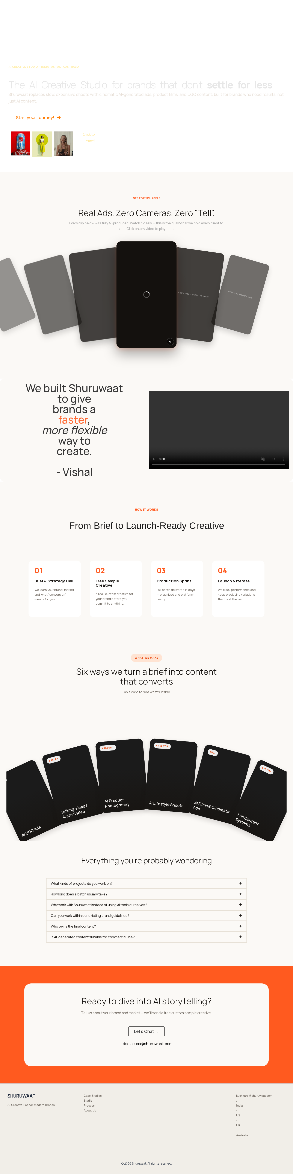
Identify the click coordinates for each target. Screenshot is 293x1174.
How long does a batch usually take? (79, 894)
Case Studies (119, 5)
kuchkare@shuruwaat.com (254, 1095)
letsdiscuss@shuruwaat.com (146, 1043)
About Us (177, 5)
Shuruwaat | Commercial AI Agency (31, 5)
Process (158, 5)
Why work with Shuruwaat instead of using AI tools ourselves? (99, 905)
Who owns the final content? (73, 926)
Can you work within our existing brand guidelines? (90, 915)
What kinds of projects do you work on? (82, 883)
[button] (146, 883)
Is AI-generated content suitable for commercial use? (93, 937)
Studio (140, 5)
